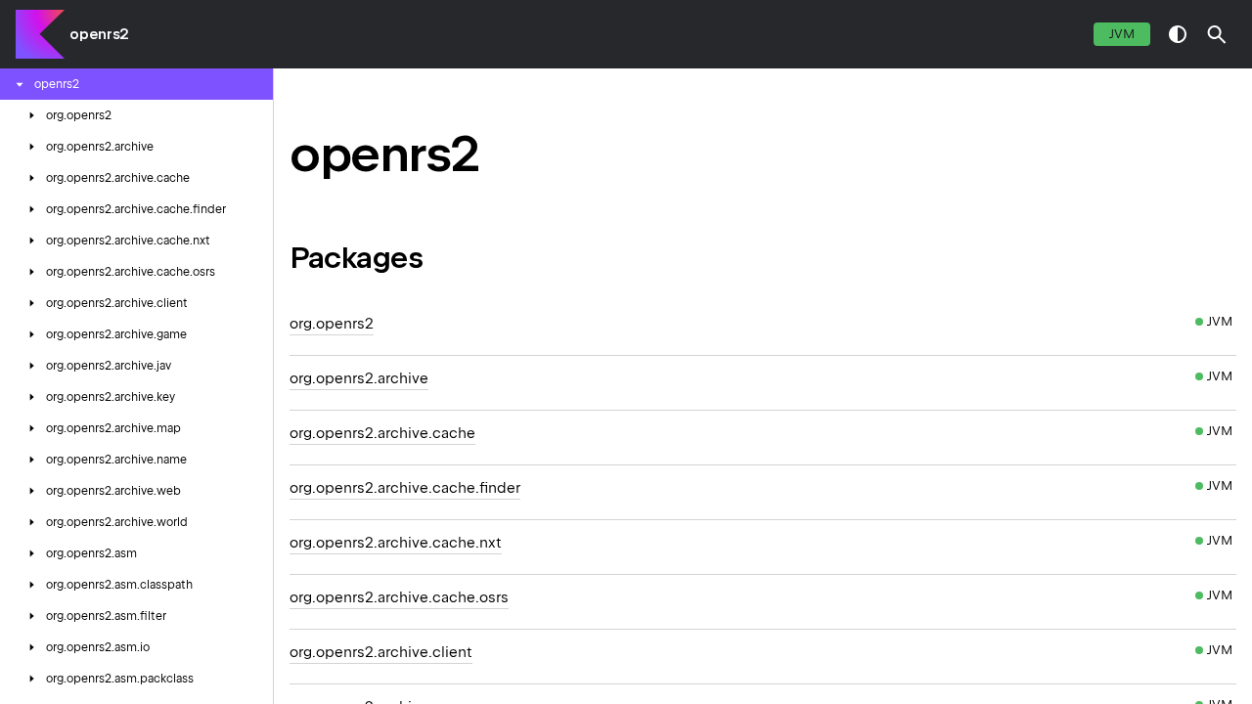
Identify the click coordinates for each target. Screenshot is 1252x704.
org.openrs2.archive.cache (382, 433)
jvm (1122, 33)
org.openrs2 (332, 323)
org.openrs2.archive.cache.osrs (399, 597)
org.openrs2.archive (359, 378)
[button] (1216, 34)
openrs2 (99, 34)
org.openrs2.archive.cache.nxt (396, 542)
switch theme (1177, 34)
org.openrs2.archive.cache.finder (405, 488)
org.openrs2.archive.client (381, 652)
